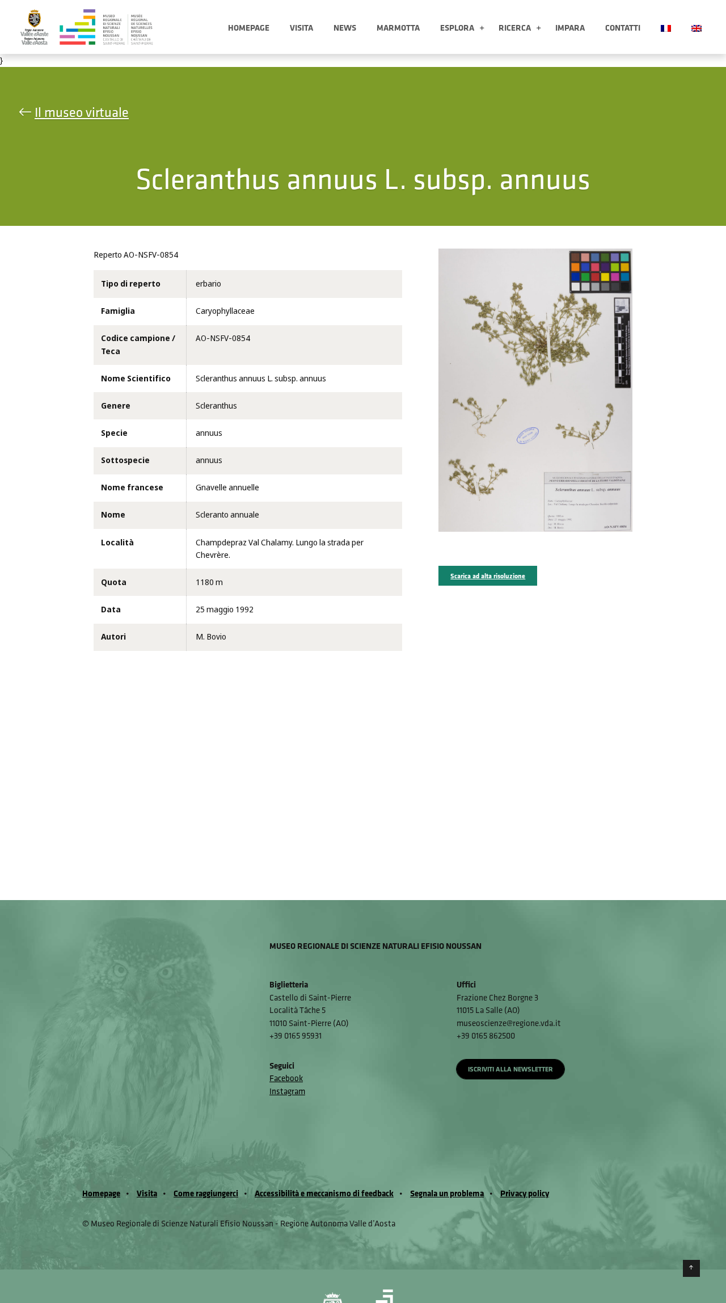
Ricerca (515, 27)
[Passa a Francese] (666, 27)
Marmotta (398, 27)
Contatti (622, 27)
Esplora (457, 27)
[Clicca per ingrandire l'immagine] (535, 390)
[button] (482, 28)
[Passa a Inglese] (696, 27)
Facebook (286, 1078)
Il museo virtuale (82, 111)
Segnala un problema (447, 1193)
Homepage (248, 27)
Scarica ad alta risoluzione (487, 576)
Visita (301, 27)
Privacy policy (524, 1193)
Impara (570, 27)
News (345, 27)
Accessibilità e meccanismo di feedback (324, 1193)
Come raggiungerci (206, 1193)
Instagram (287, 1091)
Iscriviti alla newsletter (510, 1069)
